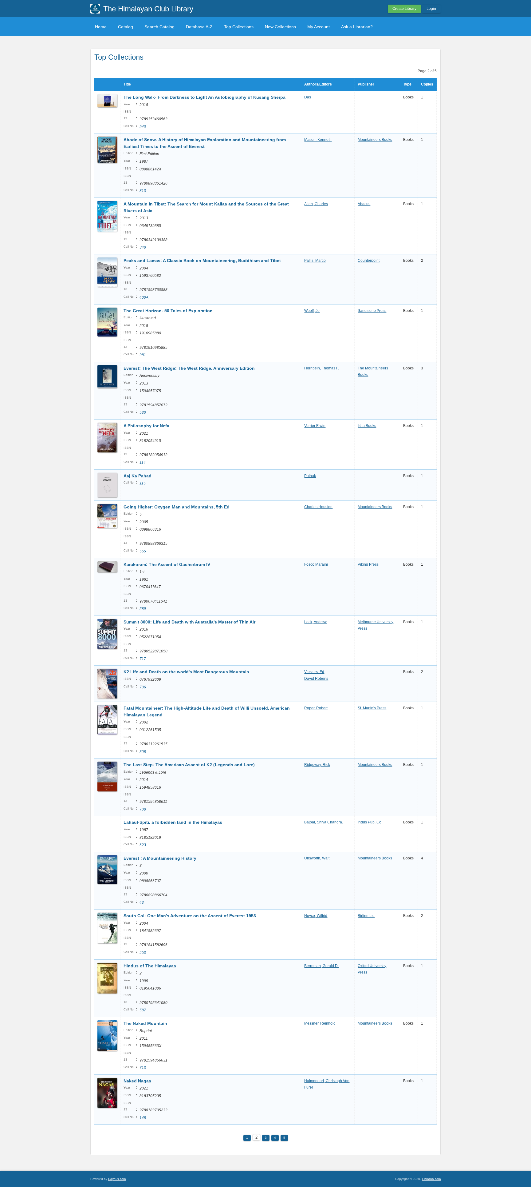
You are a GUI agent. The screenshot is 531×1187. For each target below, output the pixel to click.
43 (142, 902)
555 (143, 551)
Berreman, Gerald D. (321, 966)
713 (143, 1068)
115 (143, 483)
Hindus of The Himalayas (150, 965)
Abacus (364, 204)
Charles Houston (318, 507)
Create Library (404, 8)
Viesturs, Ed (314, 672)
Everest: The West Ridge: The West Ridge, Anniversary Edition (189, 368)
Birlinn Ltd (366, 916)
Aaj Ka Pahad (137, 475)
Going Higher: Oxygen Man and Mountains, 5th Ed (177, 506)
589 (143, 609)
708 (143, 809)
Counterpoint (369, 260)
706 (143, 687)
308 (143, 752)
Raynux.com (117, 1179)
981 (143, 355)
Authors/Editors (318, 84)
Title (127, 84)
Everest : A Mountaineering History (160, 858)
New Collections (280, 26)
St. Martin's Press (372, 708)
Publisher (366, 84)
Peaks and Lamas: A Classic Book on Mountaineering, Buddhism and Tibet (202, 260)
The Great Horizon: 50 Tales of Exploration (168, 310)
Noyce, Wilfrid (315, 916)
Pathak (310, 476)
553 (143, 952)
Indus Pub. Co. (370, 822)
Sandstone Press (372, 311)
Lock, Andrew (315, 622)
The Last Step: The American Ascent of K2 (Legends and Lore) (189, 764)
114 (143, 462)
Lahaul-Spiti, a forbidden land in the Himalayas (173, 822)
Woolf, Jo (312, 311)
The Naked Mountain (145, 1023)
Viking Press (368, 564)
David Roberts (316, 678)
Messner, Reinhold (320, 1023)
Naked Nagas (137, 1080)
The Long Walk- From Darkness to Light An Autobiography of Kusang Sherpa (204, 97)
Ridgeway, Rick (317, 765)
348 (143, 247)
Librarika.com (431, 1179)
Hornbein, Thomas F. (321, 368)
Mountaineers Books (375, 139)
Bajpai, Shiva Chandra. (323, 822)
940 (143, 127)
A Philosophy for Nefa (146, 425)
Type (407, 84)
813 (143, 191)
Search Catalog (159, 26)
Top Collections (239, 26)
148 (143, 1118)
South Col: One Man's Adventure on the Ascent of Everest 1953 (190, 915)
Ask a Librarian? (357, 26)
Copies (427, 84)
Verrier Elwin (314, 426)
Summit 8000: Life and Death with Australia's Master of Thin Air (189, 621)
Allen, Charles (316, 204)
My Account (318, 26)
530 (143, 412)
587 (143, 1010)
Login (431, 8)
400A (144, 297)
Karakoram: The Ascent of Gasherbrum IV (167, 564)
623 (143, 845)
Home (101, 26)
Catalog (125, 26)
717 (143, 659)
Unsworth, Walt (316, 858)
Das (307, 97)
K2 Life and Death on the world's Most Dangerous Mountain (186, 671)
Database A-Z (199, 26)
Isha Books (367, 426)
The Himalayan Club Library (148, 9)
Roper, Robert (316, 708)
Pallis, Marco (315, 260)
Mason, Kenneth (318, 139)
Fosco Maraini (316, 564)
